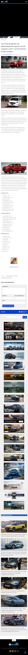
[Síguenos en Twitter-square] (22, 312)
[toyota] (14, 452)
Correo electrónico (19, 295)
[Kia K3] (14, 369)
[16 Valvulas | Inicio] (6, 2)
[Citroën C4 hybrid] (14, 509)
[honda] (14, 402)
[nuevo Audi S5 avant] (14, 422)
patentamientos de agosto (6, 277)
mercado (15, 275)
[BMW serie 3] (14, 479)
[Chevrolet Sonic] (14, 432)
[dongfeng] (14, 349)
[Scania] (14, 412)
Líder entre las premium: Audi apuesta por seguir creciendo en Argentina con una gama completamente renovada (13, 573)
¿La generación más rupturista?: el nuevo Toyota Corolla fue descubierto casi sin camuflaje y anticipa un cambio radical (13, 610)
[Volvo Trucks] (14, 499)
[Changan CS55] (14, 359)
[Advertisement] (14, 22)
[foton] (14, 37)
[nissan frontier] (14, 489)
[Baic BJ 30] (14, 330)
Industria (3, 39)
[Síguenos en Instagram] (26, 312)
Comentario (5, 286)
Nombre (4, 295)
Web (3, 300)
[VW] (14, 379)
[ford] (14, 392)
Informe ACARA (9, 275)
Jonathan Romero (7, 54)
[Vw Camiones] (14, 442)
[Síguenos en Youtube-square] (24, 312)
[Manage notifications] (25, 652)
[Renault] (14, 460)
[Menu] (26, 1)
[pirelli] (14, 340)
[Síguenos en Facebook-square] (19, 312)
